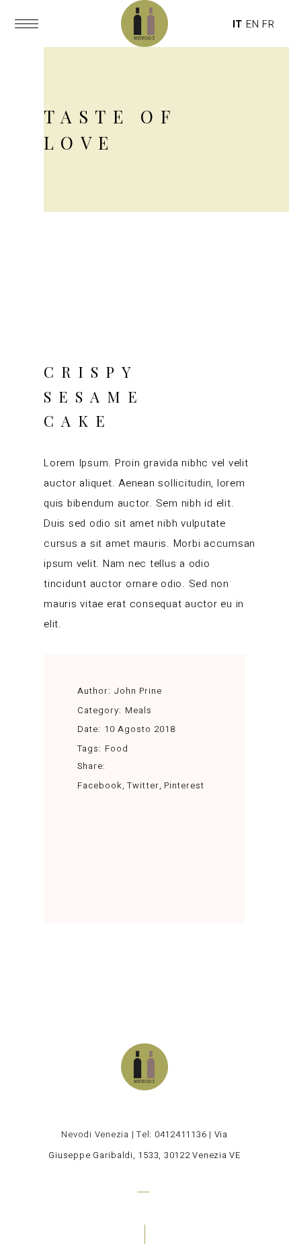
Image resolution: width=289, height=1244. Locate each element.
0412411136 (181, 1134)
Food (116, 748)
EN (252, 24)
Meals (138, 710)
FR (268, 24)
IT (238, 24)
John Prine (138, 690)
